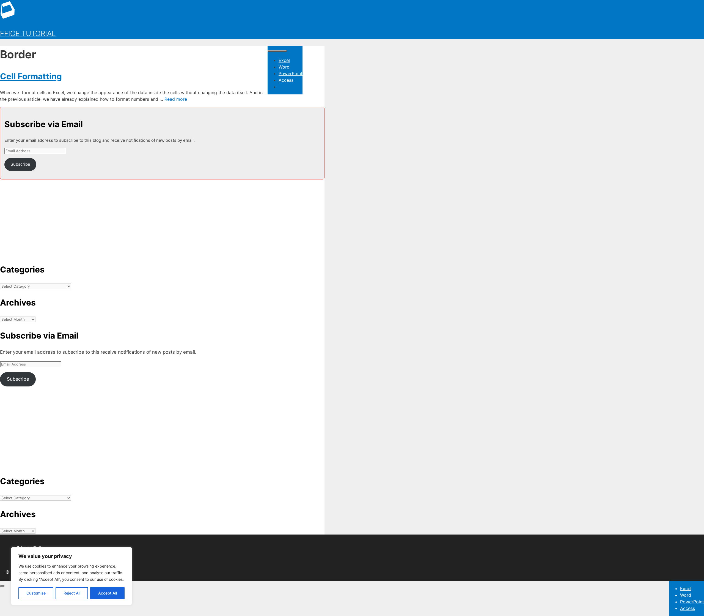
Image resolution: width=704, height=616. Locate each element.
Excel (284, 60)
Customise (36, 593)
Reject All (72, 593)
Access (286, 80)
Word (284, 67)
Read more (175, 99)
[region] (71, 576)
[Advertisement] (162, 218)
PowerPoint (290, 73)
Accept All (107, 593)
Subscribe (20, 164)
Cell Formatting (31, 76)
